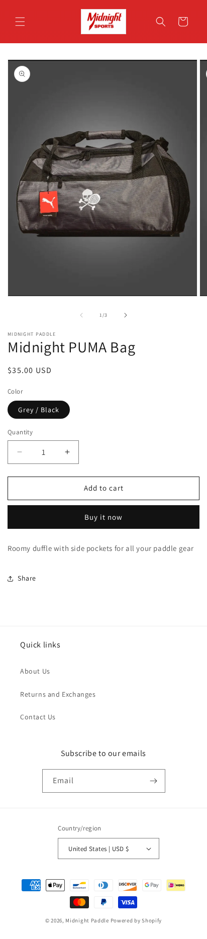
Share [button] (27, 578)
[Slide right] (126, 315)
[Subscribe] (154, 781)
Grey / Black (38, 409)
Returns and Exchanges (58, 694)
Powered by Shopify (136, 920)
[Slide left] (81, 315)
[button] (20, 22)
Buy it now (103, 517)
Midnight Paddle (87, 920)
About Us (35, 671)
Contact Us (38, 716)
